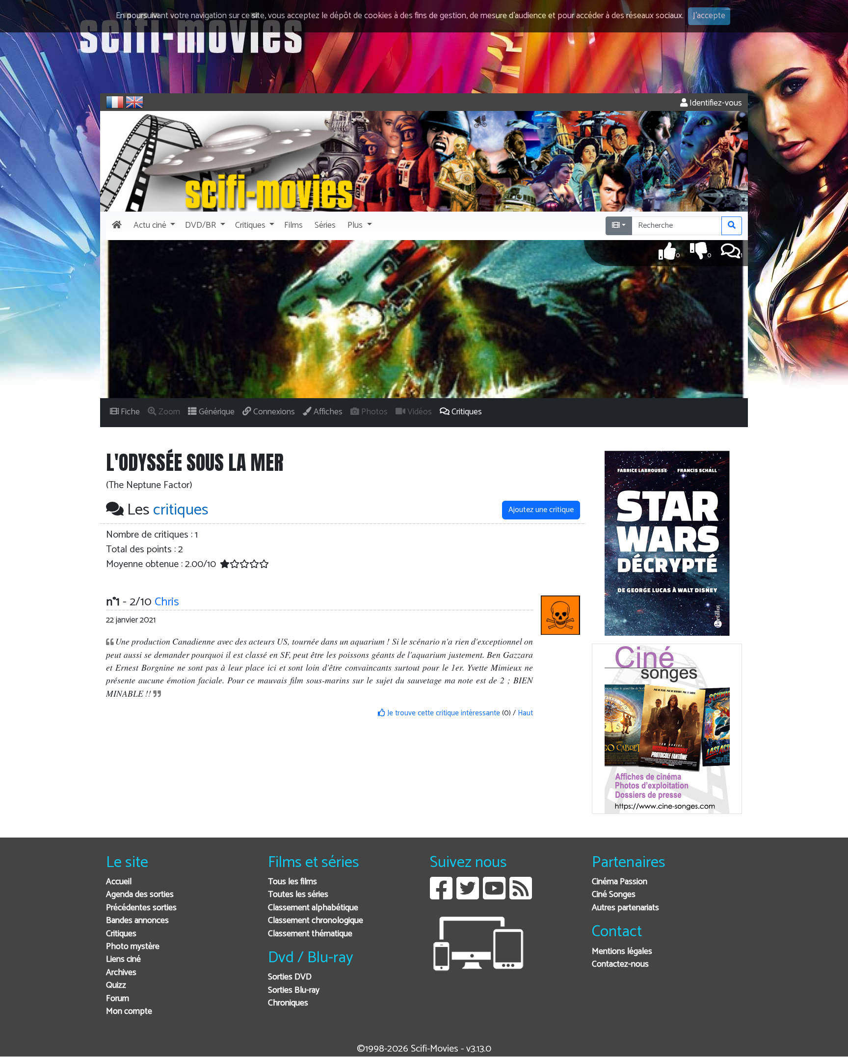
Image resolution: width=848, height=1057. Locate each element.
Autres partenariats (625, 908)
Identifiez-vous (715, 103)
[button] (153, 226)
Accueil (119, 882)
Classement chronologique (315, 921)
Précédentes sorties (141, 908)
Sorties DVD (290, 977)
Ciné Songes (614, 895)
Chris (167, 602)
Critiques (121, 934)
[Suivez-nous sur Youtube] (494, 896)
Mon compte (129, 1011)
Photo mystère (132, 947)
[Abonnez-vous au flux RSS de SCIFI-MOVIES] (520, 896)
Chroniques (288, 1003)
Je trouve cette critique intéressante (442, 713)
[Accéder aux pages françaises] (115, 102)
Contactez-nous (620, 964)
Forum (117, 999)
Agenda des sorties (140, 895)
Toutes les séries (298, 895)
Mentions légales (622, 952)
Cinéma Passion (619, 882)
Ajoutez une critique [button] (541, 509)
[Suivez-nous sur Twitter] (467, 896)
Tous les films (292, 882)
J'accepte (709, 16)
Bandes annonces (137, 921)
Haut (525, 713)
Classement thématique (310, 934)
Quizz (116, 985)
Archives (121, 973)
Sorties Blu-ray (293, 990)
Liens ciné (123, 959)
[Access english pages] (134, 102)
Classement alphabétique (313, 908)
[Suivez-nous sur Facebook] (441, 896)
